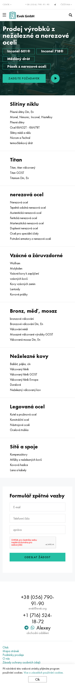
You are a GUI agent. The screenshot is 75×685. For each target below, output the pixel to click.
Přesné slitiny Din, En (22, 112)
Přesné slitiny (17, 122)
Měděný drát (18, 58)
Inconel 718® (52, 51)
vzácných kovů (19, 278)
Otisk (6, 647)
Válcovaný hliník (19, 369)
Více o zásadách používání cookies (43, 672)
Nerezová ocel (19, 202)
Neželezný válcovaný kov (25, 390)
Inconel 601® (18, 51)
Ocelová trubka (19, 430)
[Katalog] (5, 15)
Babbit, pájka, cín (20, 364)
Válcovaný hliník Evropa (24, 379)
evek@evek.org (38, 608)
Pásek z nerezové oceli (26, 66)
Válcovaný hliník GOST (23, 374)
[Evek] (21, 15)
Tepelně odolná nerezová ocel (28, 207)
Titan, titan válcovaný (22, 167)
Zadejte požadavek (24, 78)
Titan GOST (17, 173)
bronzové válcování (22, 318)
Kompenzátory (18, 454)
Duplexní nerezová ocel (24, 228)
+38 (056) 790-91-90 (37, 4)
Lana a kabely (18, 470)
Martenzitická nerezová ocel (27, 223)
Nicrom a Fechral (20, 138)
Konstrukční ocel (19, 419)
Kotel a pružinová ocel (23, 414)
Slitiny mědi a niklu (20, 132)
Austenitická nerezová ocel (25, 213)
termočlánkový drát (21, 143)
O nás (6, 658)
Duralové (15, 384)
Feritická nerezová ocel (23, 218)
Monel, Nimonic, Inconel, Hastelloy (31, 117)
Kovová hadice (19, 465)
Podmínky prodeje (13, 655)
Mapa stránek (11, 651)
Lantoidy (15, 289)
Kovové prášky (19, 294)
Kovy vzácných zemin (22, 284)
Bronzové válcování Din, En (26, 324)
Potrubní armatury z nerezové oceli (30, 238)
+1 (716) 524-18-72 (37, 618)
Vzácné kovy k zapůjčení (24, 273)
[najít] (70, 15)
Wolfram (15, 263)
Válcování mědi (19, 329)
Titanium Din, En (19, 178)
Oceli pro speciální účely (24, 233)
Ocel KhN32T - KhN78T (25, 127)
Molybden (16, 268)
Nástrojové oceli (20, 425)
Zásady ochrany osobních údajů (21, 662)
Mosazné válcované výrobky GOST (31, 334)
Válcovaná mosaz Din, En (25, 339)
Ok (37, 679)
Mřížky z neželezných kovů (26, 459)
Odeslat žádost (37, 557)
